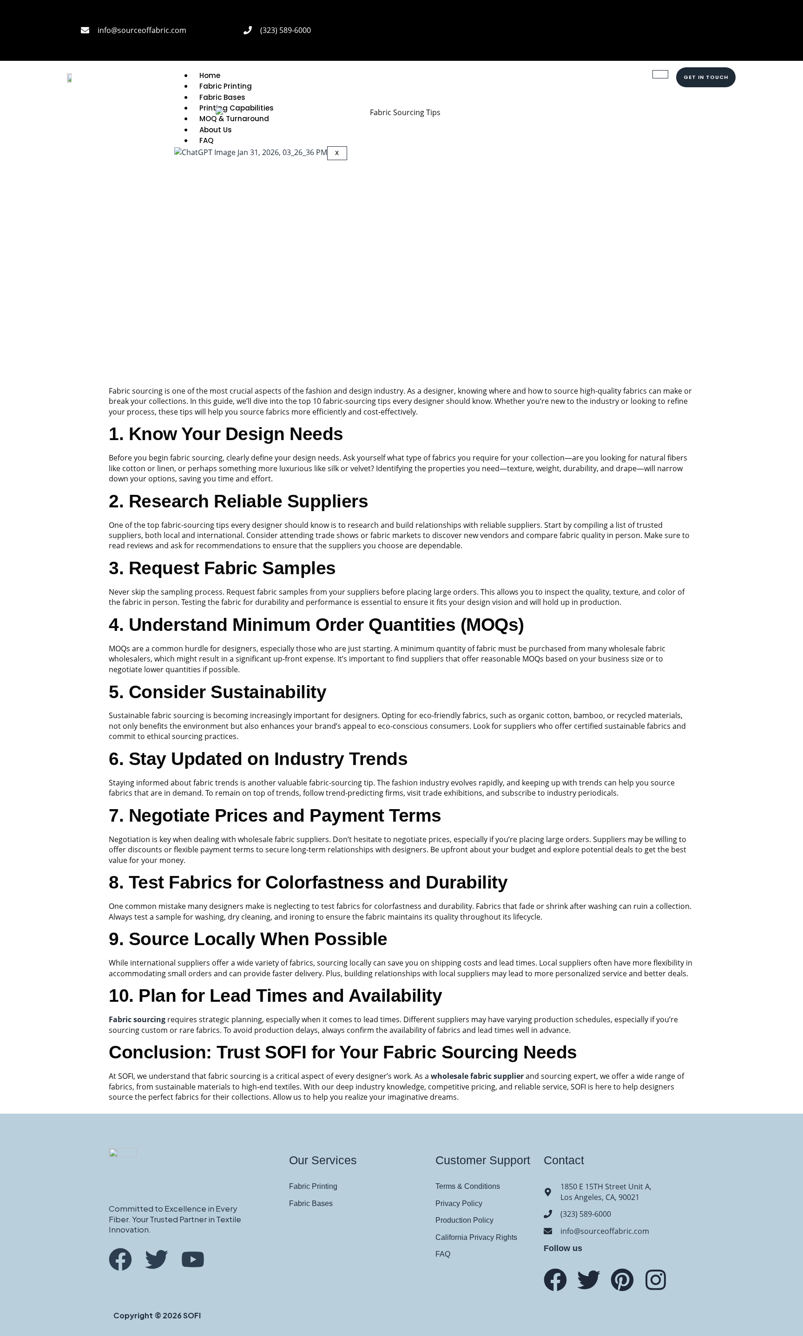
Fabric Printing (225, 86)
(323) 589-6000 (285, 30)
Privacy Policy (458, 1203)
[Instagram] (710, 16)
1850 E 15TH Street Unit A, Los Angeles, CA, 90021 (606, 1191)
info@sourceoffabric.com (142, 30)
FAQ (442, 1254)
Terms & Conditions (467, 1186)
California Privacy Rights (476, 1237)
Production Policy (464, 1220)
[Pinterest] (710, 41)
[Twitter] (588, 1279)
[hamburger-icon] (660, 74)
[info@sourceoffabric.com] (85, 30)
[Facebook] (674, 16)
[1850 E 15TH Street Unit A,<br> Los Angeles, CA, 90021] (548, 1192)
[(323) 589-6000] (248, 30)
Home (209, 75)
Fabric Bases (311, 1203)
